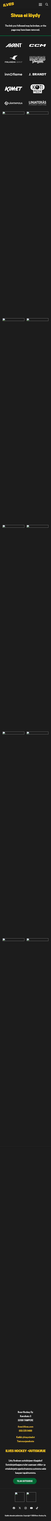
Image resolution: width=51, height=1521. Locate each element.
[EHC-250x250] (31, 1497)
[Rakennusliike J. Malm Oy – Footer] (13, 627)
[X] (20, 1508)
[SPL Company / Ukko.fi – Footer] (37, 627)
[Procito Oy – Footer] (37, 420)
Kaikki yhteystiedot (25, 1437)
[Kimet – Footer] (13, 89)
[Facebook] (14, 1508)
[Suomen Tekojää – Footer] (37, 834)
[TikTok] (37, 1508)
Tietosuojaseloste (25, 1441)
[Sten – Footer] (13, 834)
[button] (40, 4)
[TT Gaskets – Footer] (37, 1040)
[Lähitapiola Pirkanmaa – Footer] (13, 103)
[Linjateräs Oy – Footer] (37, 103)
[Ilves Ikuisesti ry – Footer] (37, 60)
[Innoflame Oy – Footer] (13, 74)
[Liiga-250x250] (19, 1497)
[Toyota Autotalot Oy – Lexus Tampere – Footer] (13, 1040)
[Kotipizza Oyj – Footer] (37, 89)
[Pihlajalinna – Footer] (13, 420)
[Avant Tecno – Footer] (13, 45)
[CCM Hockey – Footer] (37, 45)
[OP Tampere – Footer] (37, 214)
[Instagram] (25, 1508)
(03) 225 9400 (25, 1430)
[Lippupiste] (13, 214)
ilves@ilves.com (25, 1426)
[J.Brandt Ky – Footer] (37, 74)
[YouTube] (31, 1508)
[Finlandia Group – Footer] (13, 60)
